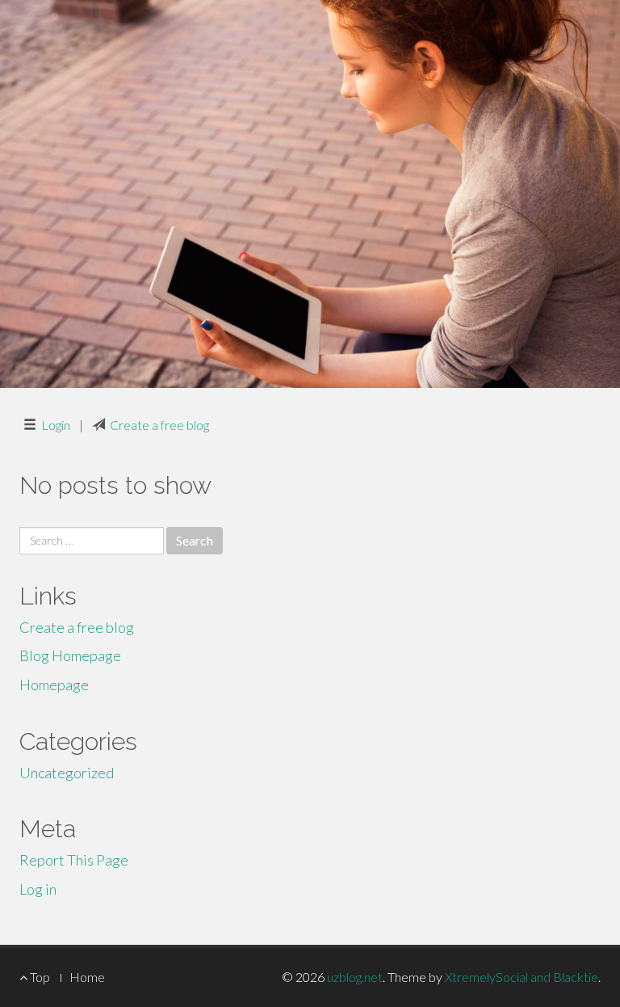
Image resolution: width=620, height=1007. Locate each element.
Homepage (54, 684)
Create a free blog (159, 424)
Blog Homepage (70, 655)
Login (55, 424)
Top (38, 976)
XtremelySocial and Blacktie (521, 976)
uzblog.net (355, 976)
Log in (38, 889)
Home (87, 976)
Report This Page (73, 860)
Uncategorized (66, 773)
